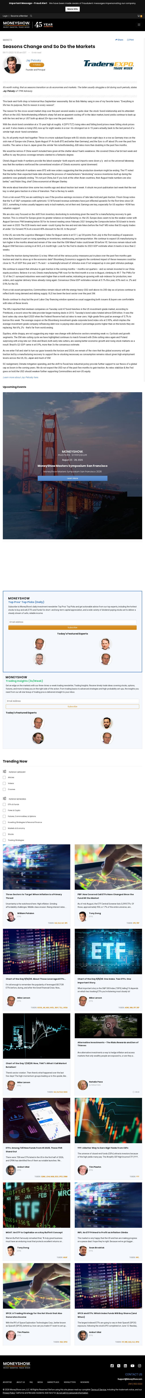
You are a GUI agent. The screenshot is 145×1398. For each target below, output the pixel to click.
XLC (133, 1342)
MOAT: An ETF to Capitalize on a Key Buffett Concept (34, 1232)
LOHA (48, 1177)
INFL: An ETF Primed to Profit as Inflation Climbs (103, 1232)
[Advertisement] (72, 564)
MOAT (65, 1257)
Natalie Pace (96, 1081)
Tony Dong (95, 913)
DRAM (65, 1177)
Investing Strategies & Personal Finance (25, 822)
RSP (138, 1008)
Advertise (7, 1382)
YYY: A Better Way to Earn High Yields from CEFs (103, 1147)
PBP (138, 923)
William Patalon (25, 913)
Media (40, 1382)
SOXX (65, 1092)
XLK (55, 1092)
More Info (72, 9)
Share (120, 40)
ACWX (127, 1008)
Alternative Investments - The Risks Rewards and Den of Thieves (108, 1044)
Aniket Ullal (23, 1167)
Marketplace (53, 1382)
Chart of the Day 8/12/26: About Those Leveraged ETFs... (36, 979)
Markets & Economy (16, 828)
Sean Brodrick (96, 1247)
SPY (134, 1008)
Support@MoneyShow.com (130, 1379)
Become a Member (19, 16)
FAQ (31, 1382)
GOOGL (39, 1008)
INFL (137, 1257)
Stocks (11, 834)
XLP (58, 1092)
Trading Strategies (16, 840)
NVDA (65, 1008)
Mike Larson (23, 997)
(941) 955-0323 (135, 1384)
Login (5, 16)
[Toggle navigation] (139, 25)
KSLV (61, 1342)
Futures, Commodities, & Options (22, 816)
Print (131, 40)
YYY (137, 1177)
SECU (56, 1177)
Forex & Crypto (14, 810)
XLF (62, 923)
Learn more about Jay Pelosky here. (21, 377)
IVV (123, 1342)
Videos (11, 783)
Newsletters (70, 1382)
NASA (52, 1177)
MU (44, 1008)
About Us (21, 1382)
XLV (61, 1092)
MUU (47, 1008)
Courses (11, 789)
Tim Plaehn (95, 1167)
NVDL (52, 1008)
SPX (66, 923)
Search (61, 16)
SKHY (56, 1008)
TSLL (61, 1008)
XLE (59, 923)
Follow (38, 65)
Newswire (84, 1382)
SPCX (61, 1177)
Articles (11, 777)
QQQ (130, 1342)
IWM (131, 1008)
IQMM (43, 1177)
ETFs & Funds (13, 804)
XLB (56, 923)
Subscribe (72, 627)
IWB (126, 1342)
